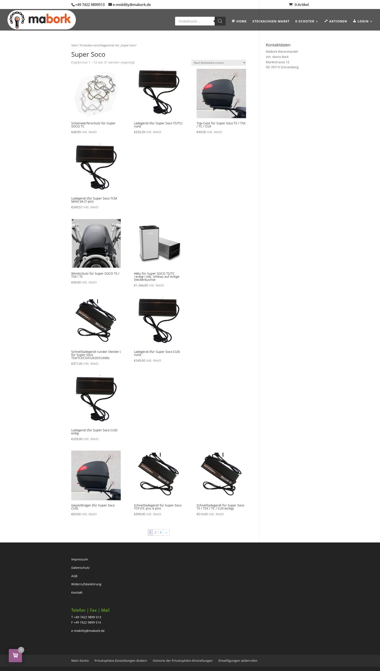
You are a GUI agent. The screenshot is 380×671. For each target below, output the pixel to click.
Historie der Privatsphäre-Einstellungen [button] (183, 660)
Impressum (79, 559)
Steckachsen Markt (271, 21)
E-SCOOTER (304, 21)
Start (74, 45)
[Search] (220, 21)
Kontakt (76, 592)
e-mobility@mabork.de (88, 631)
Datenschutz (80, 568)
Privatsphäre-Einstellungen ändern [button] (121, 660)
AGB (74, 576)
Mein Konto (80, 660)
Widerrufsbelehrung (86, 584)
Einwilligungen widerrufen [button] (238, 660)
